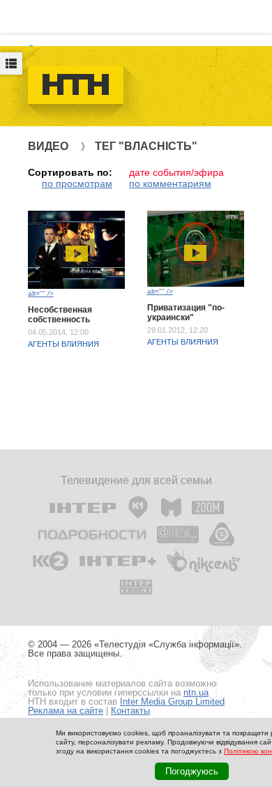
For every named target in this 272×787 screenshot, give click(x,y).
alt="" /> (41, 293)
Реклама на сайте (65, 710)
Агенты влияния (63, 344)
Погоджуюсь (191, 771)
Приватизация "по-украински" (186, 312)
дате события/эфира (176, 172)
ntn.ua (196, 692)
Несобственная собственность (60, 314)
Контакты (130, 710)
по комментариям (170, 183)
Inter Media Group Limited (172, 701)
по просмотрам (77, 183)
